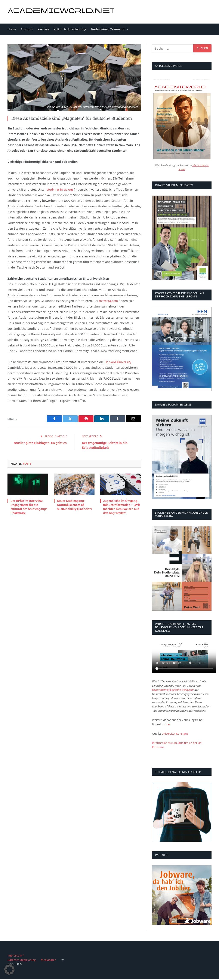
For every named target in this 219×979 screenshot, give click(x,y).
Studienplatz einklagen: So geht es (40, 443)
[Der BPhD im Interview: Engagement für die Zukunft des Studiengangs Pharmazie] (27, 484)
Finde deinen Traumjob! (108, 29)
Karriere (43, 29)
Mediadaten (48, 960)
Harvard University (118, 362)
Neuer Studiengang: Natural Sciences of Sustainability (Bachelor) (74, 505)
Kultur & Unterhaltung (69, 29)
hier (168, 724)
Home (11, 29)
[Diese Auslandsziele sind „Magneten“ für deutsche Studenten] (74, 77)
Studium (27, 29)
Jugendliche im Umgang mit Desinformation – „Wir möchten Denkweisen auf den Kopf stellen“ (121, 507)
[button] (9, 969)
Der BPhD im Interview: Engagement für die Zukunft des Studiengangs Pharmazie (28, 507)
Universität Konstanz (174, 733)
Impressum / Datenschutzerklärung (21, 958)
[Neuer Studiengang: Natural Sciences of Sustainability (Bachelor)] (74, 484)
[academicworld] (61, 12)
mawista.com (108, 301)
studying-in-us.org (60, 189)
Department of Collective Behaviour (173, 690)
